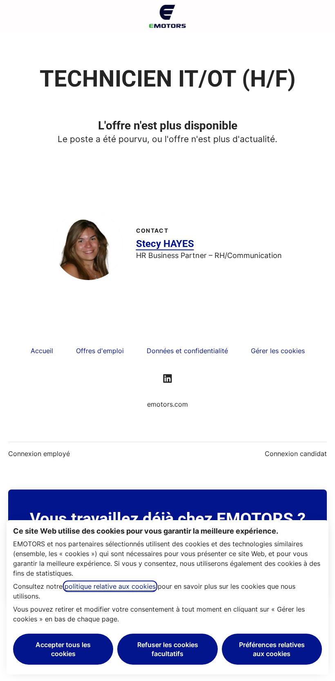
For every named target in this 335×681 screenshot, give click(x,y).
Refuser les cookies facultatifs (167, 649)
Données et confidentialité (187, 351)
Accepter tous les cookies (63, 649)
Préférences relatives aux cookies (272, 649)
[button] (318, 16)
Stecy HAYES (165, 243)
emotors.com (167, 404)
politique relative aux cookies (110, 586)
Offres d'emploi (100, 351)
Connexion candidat (296, 454)
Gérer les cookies (278, 351)
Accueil (42, 351)
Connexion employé (39, 454)
